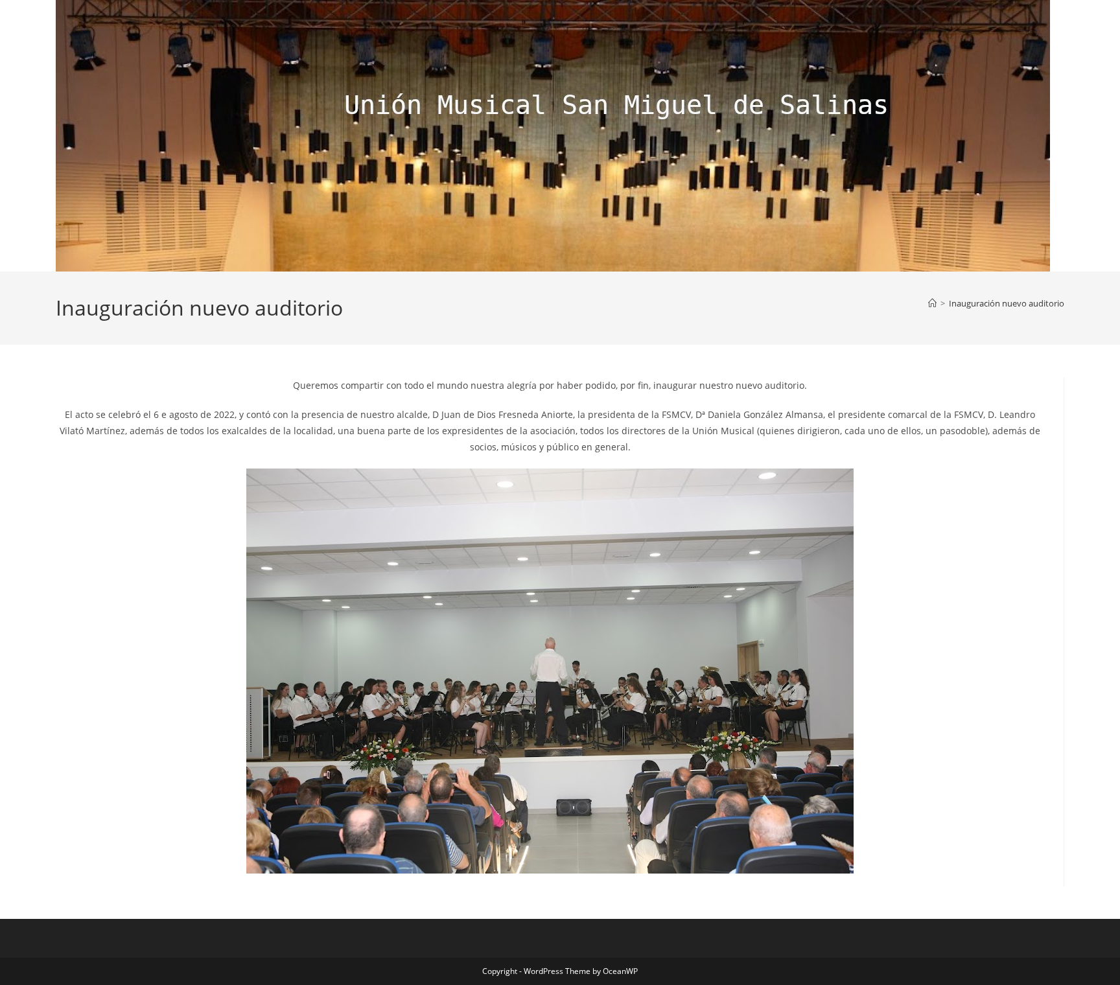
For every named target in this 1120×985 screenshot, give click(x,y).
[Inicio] (932, 303)
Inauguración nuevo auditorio (1006, 303)
